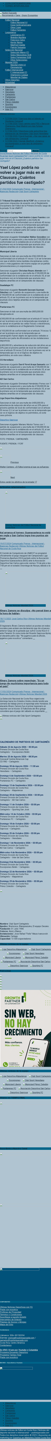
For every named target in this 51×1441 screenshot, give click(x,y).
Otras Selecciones (18, 60)
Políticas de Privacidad (10, 1312)
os (17, 1357)
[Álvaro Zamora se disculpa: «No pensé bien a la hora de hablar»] (26, 603)
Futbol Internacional (14, 70)
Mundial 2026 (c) (18, 65)
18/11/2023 (5, 618)
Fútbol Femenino (18, 30)
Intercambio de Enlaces (10, 1319)
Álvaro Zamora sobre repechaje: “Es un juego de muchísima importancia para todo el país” (24, 683)
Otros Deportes (12, 80)
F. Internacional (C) (18, 72)
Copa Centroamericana (20, 25)
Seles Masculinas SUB (20, 55)
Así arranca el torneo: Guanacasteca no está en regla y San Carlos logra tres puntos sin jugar (25, 535)
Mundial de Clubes (18, 77)
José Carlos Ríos (20, 618)
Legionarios (10, 32)
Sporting (9, 104)
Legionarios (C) (17, 35)
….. (1, 568)
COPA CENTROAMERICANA (18, 3)
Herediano (10, 92)
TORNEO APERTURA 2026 (17, 6)
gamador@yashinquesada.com (14, 1340)
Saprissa (9, 89)
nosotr (12, 1357)
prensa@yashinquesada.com (21, 1338)
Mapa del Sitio (6, 1324)
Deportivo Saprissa (9, 420)
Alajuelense (10, 87)
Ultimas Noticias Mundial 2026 (33, 694)
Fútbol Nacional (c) (18, 22)
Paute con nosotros (9, 1309)
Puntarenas (10, 97)
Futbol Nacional (12, 20)
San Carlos (10, 99)
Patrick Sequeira (18, 47)
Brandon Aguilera (18, 37)
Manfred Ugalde (17, 45)
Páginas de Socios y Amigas (13, 1322)
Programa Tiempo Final (10, 1355)
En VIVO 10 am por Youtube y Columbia (19, 1350)
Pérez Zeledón (12, 102)
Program (4, 1352)
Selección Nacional (14, 50)
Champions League (19, 75)
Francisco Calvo (17, 40)
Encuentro (13, 1352)
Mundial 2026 (11, 62)
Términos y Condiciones (11, 1314)
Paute (2, 1357)
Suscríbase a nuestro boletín (13, 1317)
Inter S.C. (9, 109)
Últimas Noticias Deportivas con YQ (16, 1307)
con (7, 1357)
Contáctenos (6, 1345)
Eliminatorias (16, 67)
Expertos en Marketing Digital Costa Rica (31, 1437)
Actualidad (10, 82)
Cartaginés (10, 94)
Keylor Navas (16, 42)
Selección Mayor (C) (19, 52)
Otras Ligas (15, 27)
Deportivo (23, 1352)
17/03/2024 (5, 691)
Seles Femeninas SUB (20, 57)
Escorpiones (11, 107)
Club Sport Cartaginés (29, 191)
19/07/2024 (5, 543)
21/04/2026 (5, 189)
